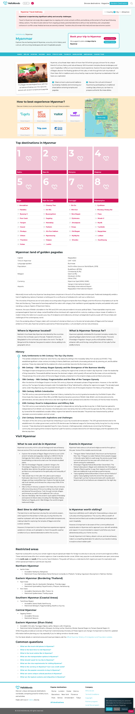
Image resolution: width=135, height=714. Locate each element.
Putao (72, 227)
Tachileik (100, 227)
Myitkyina (74, 235)
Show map (101, 117)
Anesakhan (88, 54)
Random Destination (119, 3)
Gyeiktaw (100, 205)
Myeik (98, 223)
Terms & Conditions (92, 694)
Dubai (68, 691)
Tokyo (78, 698)
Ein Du (72, 205)
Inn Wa (47, 210)
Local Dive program (92, 705)
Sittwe (21, 235)
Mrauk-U (99, 218)
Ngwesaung (49, 235)
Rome (54, 691)
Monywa (34, 54)
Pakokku (21, 210)
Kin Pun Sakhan (50, 231)
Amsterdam (69, 698)
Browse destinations (92, 3)
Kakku (19, 54)
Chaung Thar (99, 54)
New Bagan (74, 214)
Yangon (21, 223)
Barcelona (56, 694)
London (61, 691)
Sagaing (47, 218)
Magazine (105, 3)
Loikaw (99, 235)
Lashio (47, 244)
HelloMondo (20, 34)
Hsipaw (47, 240)
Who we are (89, 691)
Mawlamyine (77, 54)
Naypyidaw (100, 231)
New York (65, 694)
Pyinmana (74, 218)
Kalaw (21, 244)
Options (124, 709)
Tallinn (30, 700)
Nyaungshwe (49, 214)
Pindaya (21, 231)
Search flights (110, 38)
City (117, 12)
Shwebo (73, 240)
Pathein (47, 227)
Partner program (91, 701)
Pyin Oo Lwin (57, 54)
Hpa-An (26, 54)
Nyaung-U (22, 214)
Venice (60, 698)
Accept (109, 709)
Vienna (76, 691)
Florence (74, 694)
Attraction (125, 12)
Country (110, 12)
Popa (98, 214)
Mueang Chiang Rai (103, 210)
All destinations (57, 702)
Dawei (21, 227)
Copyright (88, 698)
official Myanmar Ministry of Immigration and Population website (89, 637)
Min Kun (73, 210)
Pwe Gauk (22, 218)
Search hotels (110, 42)
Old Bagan (74, 231)
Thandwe (22, 240)
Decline (116, 709)
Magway (42, 54)
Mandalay (48, 223)
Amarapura (74, 223)
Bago (49, 54)
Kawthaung (101, 240)
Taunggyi (67, 54)
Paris (53, 698)
